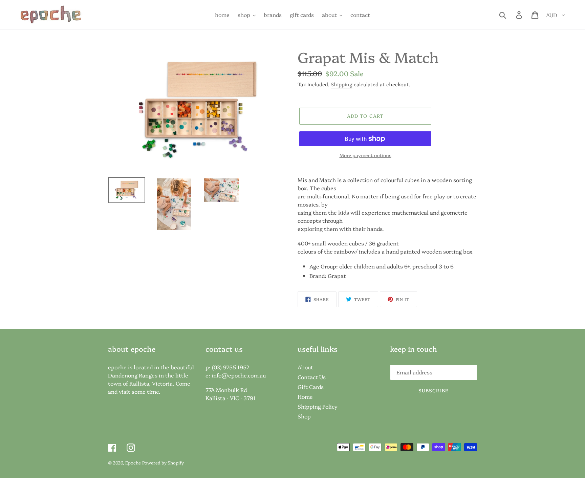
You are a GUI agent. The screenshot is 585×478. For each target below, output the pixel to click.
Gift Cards (311, 386)
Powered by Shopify (163, 462)
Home (305, 396)
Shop (304, 416)
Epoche (133, 462)
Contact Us (312, 377)
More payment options (365, 155)
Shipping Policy (318, 406)
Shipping (341, 84)
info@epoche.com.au (239, 375)
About (305, 367)
